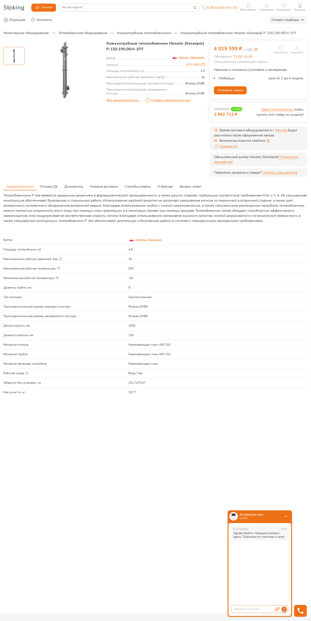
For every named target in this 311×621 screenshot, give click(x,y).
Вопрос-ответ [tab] (190, 186)
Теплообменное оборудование (82, 33)
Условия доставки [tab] (104, 186)
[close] (286, 516)
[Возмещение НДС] (256, 49)
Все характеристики (122, 100)
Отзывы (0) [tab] (49, 186)
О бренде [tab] (165, 186)
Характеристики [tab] (20, 186)
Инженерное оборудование (26, 33)
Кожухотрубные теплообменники (144, 33)
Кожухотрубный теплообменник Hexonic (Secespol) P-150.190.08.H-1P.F (238, 33)
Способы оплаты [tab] (138, 186)
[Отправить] (284, 609)
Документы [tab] (73, 186)
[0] (281, 48)
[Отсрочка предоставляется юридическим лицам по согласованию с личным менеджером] (268, 141)
